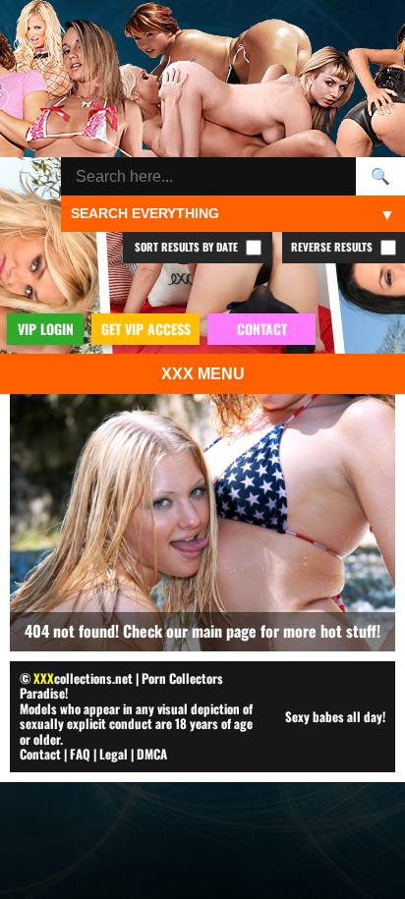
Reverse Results (333, 246)
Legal (113, 753)
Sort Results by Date (188, 246)
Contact (40, 753)
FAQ (80, 753)
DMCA (152, 753)
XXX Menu (203, 373)
